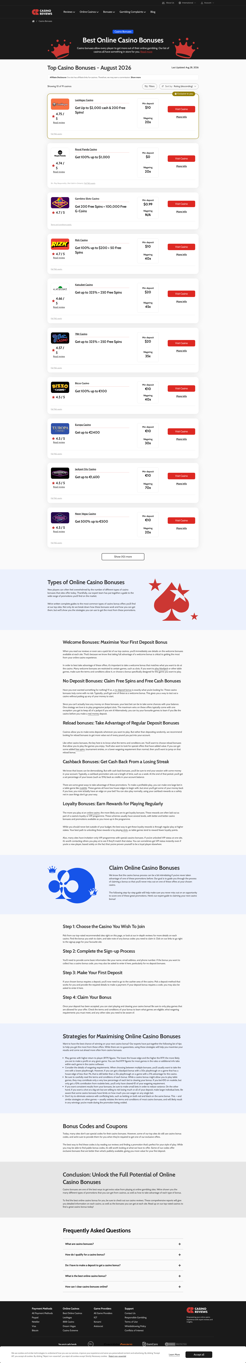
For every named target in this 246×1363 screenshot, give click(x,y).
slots (125, 830)
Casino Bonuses (123, 31)
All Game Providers (103, 1313)
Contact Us (130, 1313)
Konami (97, 1321)
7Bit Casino (81, 334)
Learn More (174, 1354)
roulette (83, 788)
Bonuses (107, 11)
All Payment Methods (42, 1313)
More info (181, 117)
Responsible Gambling (135, 1317)
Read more (146, 51)
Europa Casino (83, 424)
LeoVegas (67, 1317)
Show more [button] (135, 77)
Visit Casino (181, 109)
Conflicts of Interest (134, 1330)
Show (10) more (123, 556)
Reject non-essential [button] (117, 1356)
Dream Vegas (69, 1326)
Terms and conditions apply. (61, 224)
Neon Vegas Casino (85, 513)
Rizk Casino (81, 240)
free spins (80, 749)
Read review (59, 122)
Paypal (35, 1317)
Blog (152, 11)
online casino (93, 812)
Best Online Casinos (72, 1313)
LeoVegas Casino (84, 100)
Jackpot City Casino (85, 469)
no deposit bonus (123, 690)
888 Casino (68, 1321)
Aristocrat (98, 1326)
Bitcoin (35, 1330)
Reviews (67, 11)
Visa (34, 1326)
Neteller (35, 1321)
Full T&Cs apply (56, 134)
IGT (95, 1317)
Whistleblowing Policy (135, 1326)
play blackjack (161, 668)
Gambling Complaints (131, 11)
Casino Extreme (70, 1330)
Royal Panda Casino (86, 149)
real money (93, 713)
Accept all (199, 1354)
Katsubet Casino (84, 284)
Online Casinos (88, 11)
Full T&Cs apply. (56, 269)
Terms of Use (131, 1321)
